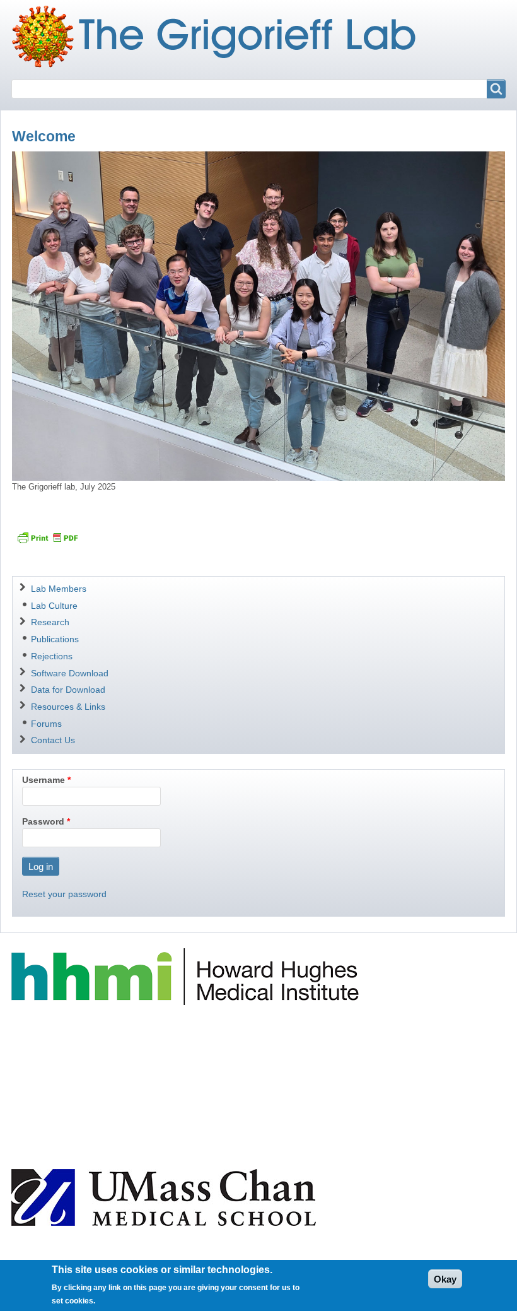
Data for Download (68, 690)
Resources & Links (68, 707)
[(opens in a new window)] (187, 976)
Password (43, 821)
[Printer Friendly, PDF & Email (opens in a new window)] (47, 537)
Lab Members (58, 589)
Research (50, 622)
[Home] (218, 37)
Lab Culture (54, 606)
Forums (46, 724)
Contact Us (53, 740)
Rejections (52, 656)
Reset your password (64, 894)
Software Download (69, 673)
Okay (445, 1279)
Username (43, 780)
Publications (55, 639)
